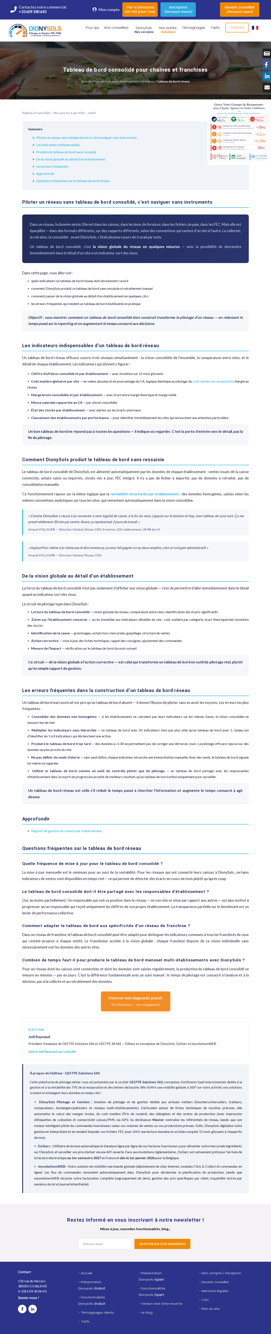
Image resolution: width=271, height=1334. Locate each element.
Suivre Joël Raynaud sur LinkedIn (52, 1051)
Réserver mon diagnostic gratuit (136, 1001)
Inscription (178, 9)
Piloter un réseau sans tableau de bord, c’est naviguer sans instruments (86, 137)
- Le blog (145, 1312)
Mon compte (109, 9)
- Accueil (85, 1273)
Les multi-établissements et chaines (131, 81)
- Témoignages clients (96, 1312)
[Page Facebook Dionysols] (267, 65)
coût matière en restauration (213, 381)
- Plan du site (209, 1308)
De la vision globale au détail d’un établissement (70, 159)
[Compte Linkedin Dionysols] (267, 76)
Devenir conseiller (240, 9)
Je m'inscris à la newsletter (162, 1243)
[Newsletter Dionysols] (267, 87)
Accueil (86, 81)
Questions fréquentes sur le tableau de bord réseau (72, 181)
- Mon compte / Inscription (220, 1273)
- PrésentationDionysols (91, 1285)
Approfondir (45, 173)
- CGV (204, 1300)
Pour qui (98, 81)
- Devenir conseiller (214, 1282)
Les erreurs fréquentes (52, 166)
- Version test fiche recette (160, 1303)
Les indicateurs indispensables (58, 145)
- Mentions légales (213, 1291)
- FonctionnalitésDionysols (91, 1300)
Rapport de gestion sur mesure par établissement (66, 831)
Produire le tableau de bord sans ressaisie (66, 152)
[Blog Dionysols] (267, 53)
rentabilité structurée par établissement (144, 494)
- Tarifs (84, 1321)
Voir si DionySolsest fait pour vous (140, 9)
